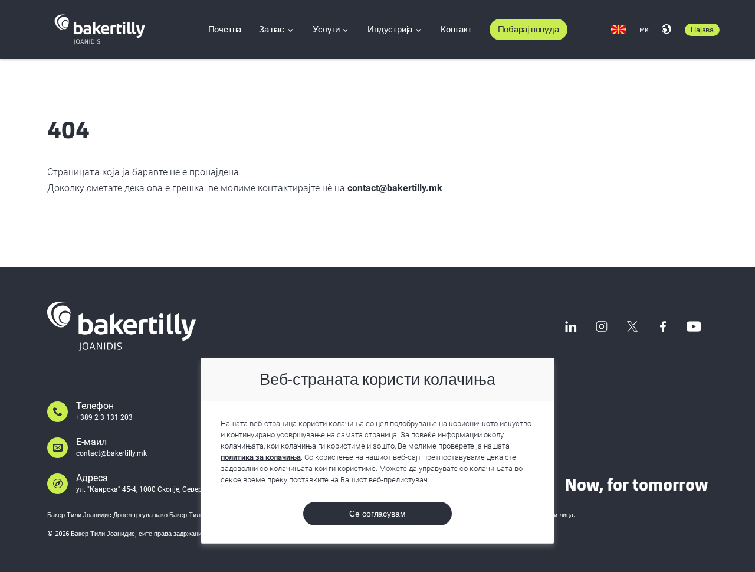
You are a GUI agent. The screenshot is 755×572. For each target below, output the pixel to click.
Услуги (327, 29)
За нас (272, 29)
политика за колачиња (261, 457)
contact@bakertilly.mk (394, 188)
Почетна (225, 29)
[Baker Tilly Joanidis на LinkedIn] (571, 326)
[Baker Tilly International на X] (632, 326)
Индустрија (390, 29)
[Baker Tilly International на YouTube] (693, 326)
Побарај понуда (528, 29)
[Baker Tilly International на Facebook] (663, 326)
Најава (702, 29)
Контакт (456, 29)
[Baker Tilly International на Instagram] (601, 326)
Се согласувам (377, 513)
